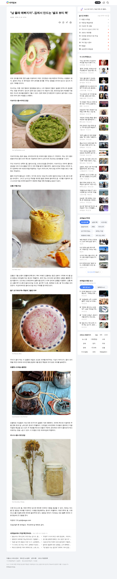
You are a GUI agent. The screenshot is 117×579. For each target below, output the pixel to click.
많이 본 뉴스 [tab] (86, 287)
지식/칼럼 (84, 352)
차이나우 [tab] (101, 227)
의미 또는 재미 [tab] (100, 235)
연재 (94, 352)
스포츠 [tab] (106, 335)
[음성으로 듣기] (59, 22)
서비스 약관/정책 (43, 558)
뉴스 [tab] (96, 335)
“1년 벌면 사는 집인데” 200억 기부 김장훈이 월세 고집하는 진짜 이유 (57, 547)
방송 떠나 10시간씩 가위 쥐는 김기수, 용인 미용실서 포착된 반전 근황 (26, 536)
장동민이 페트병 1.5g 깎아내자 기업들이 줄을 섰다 (26, 539)
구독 (98, 2)
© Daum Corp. (10, 567)
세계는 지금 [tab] (99, 231)
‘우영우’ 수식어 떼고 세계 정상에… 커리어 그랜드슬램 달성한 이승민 (57, 536)
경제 (84, 343)
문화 (84, 348)
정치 (94, 343)
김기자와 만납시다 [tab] (87, 231)
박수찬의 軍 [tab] (84, 222)
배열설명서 (103, 352)
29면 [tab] (93, 227)
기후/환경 (94, 339)
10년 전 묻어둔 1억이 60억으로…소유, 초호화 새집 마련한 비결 (26, 547)
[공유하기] (103, 2)
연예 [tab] (101, 335)
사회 (103, 339)
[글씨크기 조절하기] (67, 22)
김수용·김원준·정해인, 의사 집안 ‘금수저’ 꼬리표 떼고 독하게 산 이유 (57, 539)
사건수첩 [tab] (104, 222)
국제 (103, 343)
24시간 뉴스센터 (25, 558)
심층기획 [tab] (94, 222)
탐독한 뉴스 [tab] (101, 287)
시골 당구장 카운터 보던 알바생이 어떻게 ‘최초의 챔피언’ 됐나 (57, 542)
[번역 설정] (63, 22)
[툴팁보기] (108, 16)
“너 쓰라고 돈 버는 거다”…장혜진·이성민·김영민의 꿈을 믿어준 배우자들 (26, 545)
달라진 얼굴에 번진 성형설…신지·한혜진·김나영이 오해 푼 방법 (57, 545)
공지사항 (33, 558)
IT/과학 (94, 348)
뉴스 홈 (84, 339)
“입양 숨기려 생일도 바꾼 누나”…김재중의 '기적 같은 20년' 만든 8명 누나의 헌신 (26, 542)
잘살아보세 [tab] (84, 227)
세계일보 (12, 2)
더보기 (93, 272)
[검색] (108, 2)
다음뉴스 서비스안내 (12, 558)
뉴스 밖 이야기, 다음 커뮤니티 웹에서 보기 (97, 9)
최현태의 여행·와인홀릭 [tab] (87, 235)
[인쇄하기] (70, 22)
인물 (103, 348)
